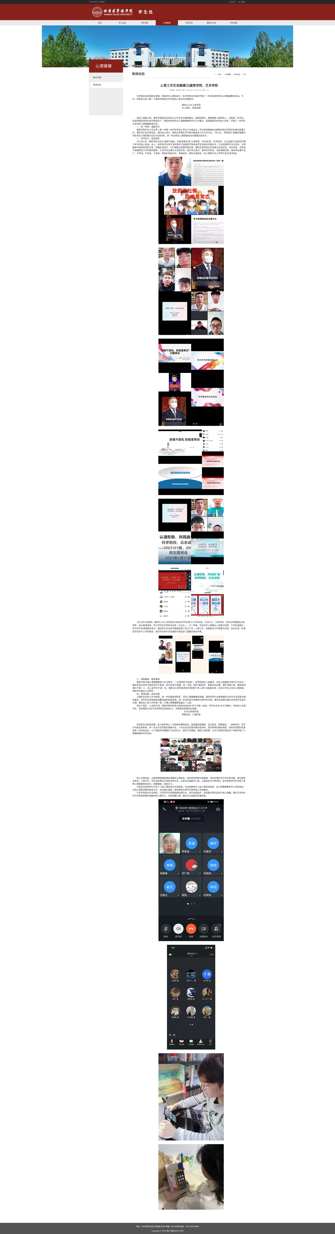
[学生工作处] (112, 12)
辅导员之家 (211, 23)
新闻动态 (97, 85)
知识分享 (97, 77)
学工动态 (122, 23)
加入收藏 (241, 2)
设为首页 (232, 2)
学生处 (146, 12)
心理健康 (167, 23)
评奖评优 (189, 23)
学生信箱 (233, 23)
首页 (100, 23)
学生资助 (144, 23)
